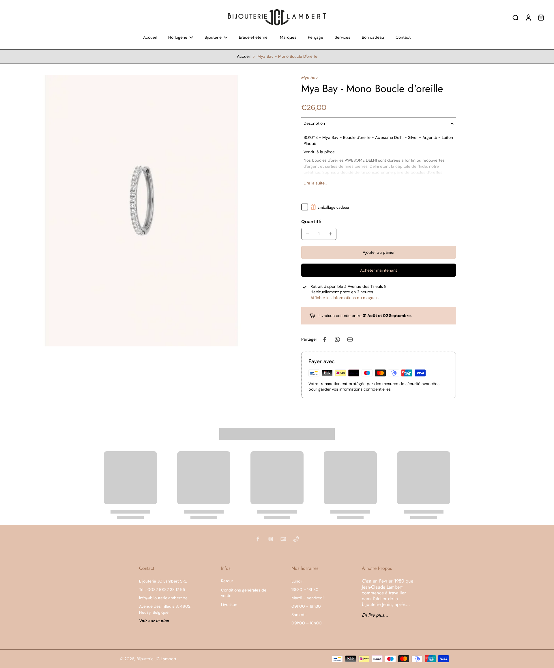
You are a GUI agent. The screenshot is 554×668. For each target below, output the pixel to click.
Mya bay (309, 77)
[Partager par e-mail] (350, 339)
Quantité (311, 222)
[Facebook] (258, 539)
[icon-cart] (540, 17)
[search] (515, 17)
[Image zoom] (141, 210)
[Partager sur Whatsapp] (337, 339)
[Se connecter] (528, 17)
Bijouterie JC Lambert (156, 658)
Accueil (243, 56)
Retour (227, 580)
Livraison (229, 604)
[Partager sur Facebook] (324, 339)
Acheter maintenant (378, 270)
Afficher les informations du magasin (344, 297)
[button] (378, 252)
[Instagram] (270, 539)
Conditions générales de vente (243, 592)
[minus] (307, 233)
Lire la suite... (315, 183)
